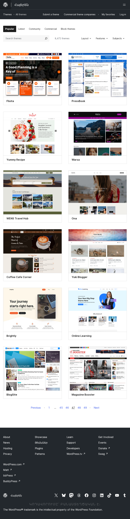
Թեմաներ (41, 442)
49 (85, 407)
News (6, 442)
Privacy (7, 453)
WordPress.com (14, 464)
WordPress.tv (76, 453)
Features (100, 38)
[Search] (46, 38)
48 (79, 407)
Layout (84, 38)
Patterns (40, 453)
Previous (36, 407)
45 (61, 407)
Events (102, 442)
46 (67, 407)
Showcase (41, 437)
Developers (73, 448)
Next (96, 407)
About (6, 437)
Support (71, 442)
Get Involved (106, 437)
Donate (104, 448)
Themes (7, 14)
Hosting (7, 448)
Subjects (117, 38)
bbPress (9, 475)
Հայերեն (16, 495)
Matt (7, 470)
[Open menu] (125, 5)
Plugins (39, 448)
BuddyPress (11, 481)
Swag (103, 453)
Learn (70, 437)
